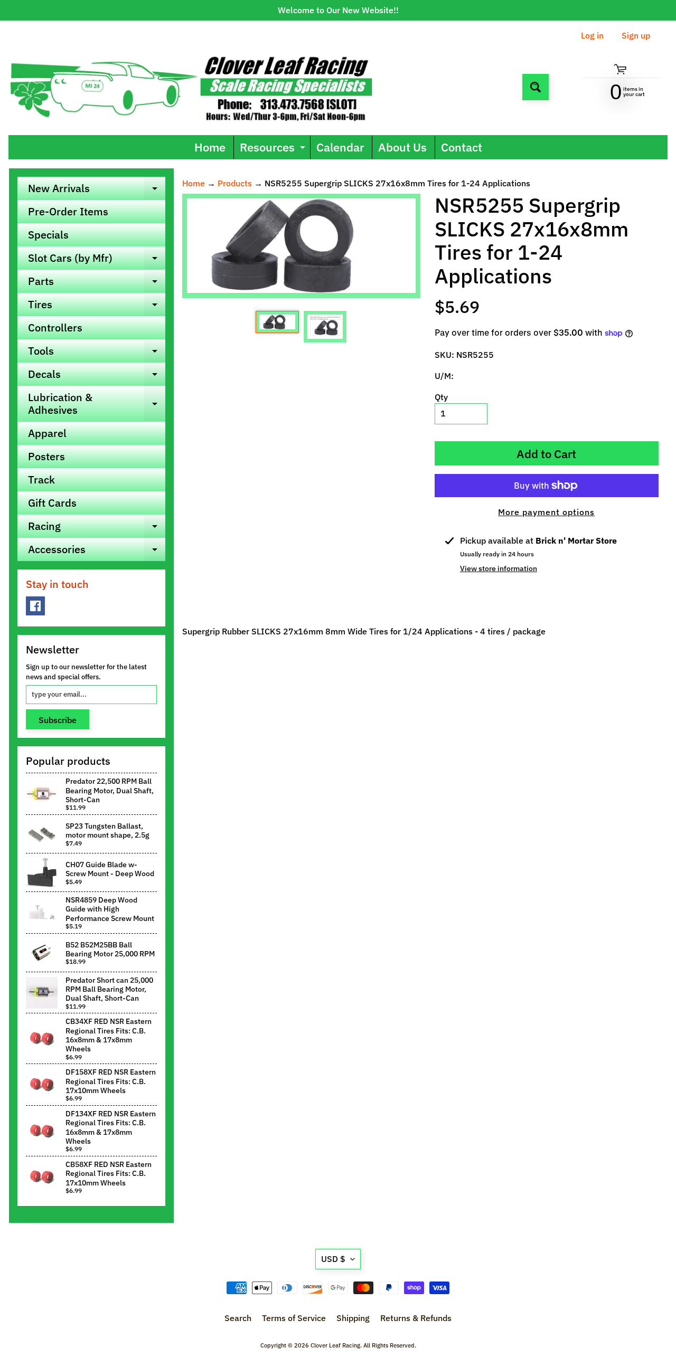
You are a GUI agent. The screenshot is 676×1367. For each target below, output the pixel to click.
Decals (96, 376)
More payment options (546, 512)
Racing (96, 528)
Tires (96, 306)
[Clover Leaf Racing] (202, 87)
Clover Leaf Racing (335, 1345)
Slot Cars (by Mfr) (96, 260)
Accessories (96, 551)
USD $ (333, 1259)
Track (41, 479)
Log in (592, 35)
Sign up (636, 35)
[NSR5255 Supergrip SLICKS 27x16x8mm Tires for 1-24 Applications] (277, 322)
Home (210, 147)
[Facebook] (35, 605)
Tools (96, 353)
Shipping (353, 1318)
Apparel (47, 433)
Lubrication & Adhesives (96, 404)
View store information (498, 568)
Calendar (340, 147)
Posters (46, 456)
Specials (48, 234)
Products (235, 183)
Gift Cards (52, 503)
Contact (461, 147)
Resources (274, 149)
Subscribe (58, 720)
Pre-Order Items (68, 211)
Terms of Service (294, 1318)
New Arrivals (96, 190)
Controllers (55, 327)
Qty (441, 397)
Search (237, 1318)
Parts (96, 283)
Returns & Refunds (416, 1318)
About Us (402, 147)
